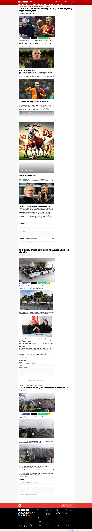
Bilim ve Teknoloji (36, 4)
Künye (47, 512)
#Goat (34, 13)
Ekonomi (23, 4)
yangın (36, 416)
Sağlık (52, 4)
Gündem (19, 4)
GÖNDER (53, 238)
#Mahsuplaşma (22, 254)
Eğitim (45, 4)
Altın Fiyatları (58, 510)
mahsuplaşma (50, 285)
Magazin (27, 4)
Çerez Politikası (49, 514)
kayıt (33, 363)
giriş (28, 363)
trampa (29, 288)
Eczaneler (66, 513)
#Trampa (28, 254)
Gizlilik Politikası (49, 510)
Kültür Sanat (56, 4)
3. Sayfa (61, 4)
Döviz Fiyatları (58, 512)
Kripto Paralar (58, 513)
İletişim (47, 513)
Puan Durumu (67, 512)
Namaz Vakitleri (68, 510)
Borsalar (57, 509)
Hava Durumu (67, 509)
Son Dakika (21, 6)
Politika (48, 4)
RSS (19, 530)
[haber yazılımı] (72, 530)
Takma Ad (20, 224)
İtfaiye (39, 469)
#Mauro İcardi (22, 13)
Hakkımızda (48, 509)
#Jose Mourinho (28, 13)
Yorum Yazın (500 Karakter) (23, 229)
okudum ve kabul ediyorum (28, 238)
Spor (31, 4)
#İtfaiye (25, 390)
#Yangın (21, 390)
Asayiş (41, 4)
